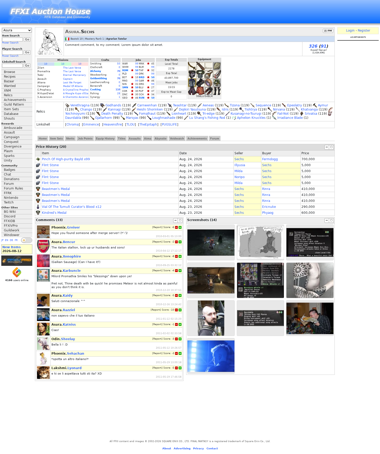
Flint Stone (50, 165)
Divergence (12, 146)
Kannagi (114, 109)
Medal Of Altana (73, 86)
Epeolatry (294, 105)
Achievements (15, 100)
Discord (10, 216)
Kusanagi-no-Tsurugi (246, 113)
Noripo (239, 177)
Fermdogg (270, 159)
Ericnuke (269, 207)
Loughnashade (163, 118)
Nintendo (11, 198)
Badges (9, 170)
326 (313, 46)
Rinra (266, 189)
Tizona (235, 105)
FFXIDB (9, 221)
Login (350, 30)
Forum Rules (13, 188)
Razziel (69, 310)
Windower (11, 235)
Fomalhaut (147, 113)
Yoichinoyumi (75, 113)
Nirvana (279, 109)
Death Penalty (112, 113)
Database (11, 114)
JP (2, 240)
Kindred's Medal (54, 213)
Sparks (9, 156)
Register (364, 30)
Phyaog (267, 213)
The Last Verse (72, 68)
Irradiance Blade (290, 118)
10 (45, 64)
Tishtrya (251, 109)
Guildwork (11, 230)
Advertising (182, 448)
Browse (9, 72)
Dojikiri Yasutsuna (192, 109)
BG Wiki (10, 212)
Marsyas (132, 118)
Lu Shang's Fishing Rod (207, 118)
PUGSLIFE (169, 124)
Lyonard (74, 368)
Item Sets (11, 109)
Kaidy (68, 295)
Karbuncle (72, 271)
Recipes (10, 76)
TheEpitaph (148, 124)
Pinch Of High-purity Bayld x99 (66, 159)
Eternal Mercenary (74, 75)
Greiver (73, 227)
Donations (11, 179)
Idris (225, 109)
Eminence (91, 124)
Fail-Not (283, 113)
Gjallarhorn (103, 118)
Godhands (113, 105)
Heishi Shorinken (150, 109)
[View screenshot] (211, 242)
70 (118, 71)
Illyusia (239, 165)
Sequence (263, 105)
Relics (8, 95)
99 (136, 63)
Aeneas (208, 105)
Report (157, 227)
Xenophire (72, 256)
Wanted (10, 86)
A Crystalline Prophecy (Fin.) (80, 90)
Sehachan (75, 353)
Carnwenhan (147, 105)
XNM (7, 90)
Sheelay (68, 339)
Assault (9, 132)
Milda (238, 171)
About (166, 448)
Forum (9, 184)
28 (118, 93)
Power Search (10, 42)
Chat (7, 174)
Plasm (8, 151)
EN (6, 240)
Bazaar (9, 81)
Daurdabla (73, 118)
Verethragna (79, 105)
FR (16, 240)
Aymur (323, 105)
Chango (86, 109)
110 (118, 89)
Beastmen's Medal (56, 189)
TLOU (130, 124)
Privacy (198, 448)
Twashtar (180, 105)
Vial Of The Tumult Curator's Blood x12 (72, 207)
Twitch (9, 202)
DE (11, 240)
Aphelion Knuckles (251, 118)
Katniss (69, 324)
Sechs (239, 159)
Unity (8, 160)
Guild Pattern (14, 104)
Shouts (9, 118)
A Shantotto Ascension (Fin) (80, 97)
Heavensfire (112, 124)
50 (118, 63)
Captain (68, 79)
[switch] (26, 240)
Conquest (11, 142)
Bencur (69, 242)
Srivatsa (311, 113)
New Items (11, 247)
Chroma (72, 124)
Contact (212, 448)
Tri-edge (208, 113)
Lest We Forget (72, 82)
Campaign (12, 137)
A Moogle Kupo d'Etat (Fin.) (79, 93)
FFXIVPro (11, 226)
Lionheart (179, 113)
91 (323, 46)
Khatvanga (309, 109)
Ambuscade (13, 128)
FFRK (8, 193)
